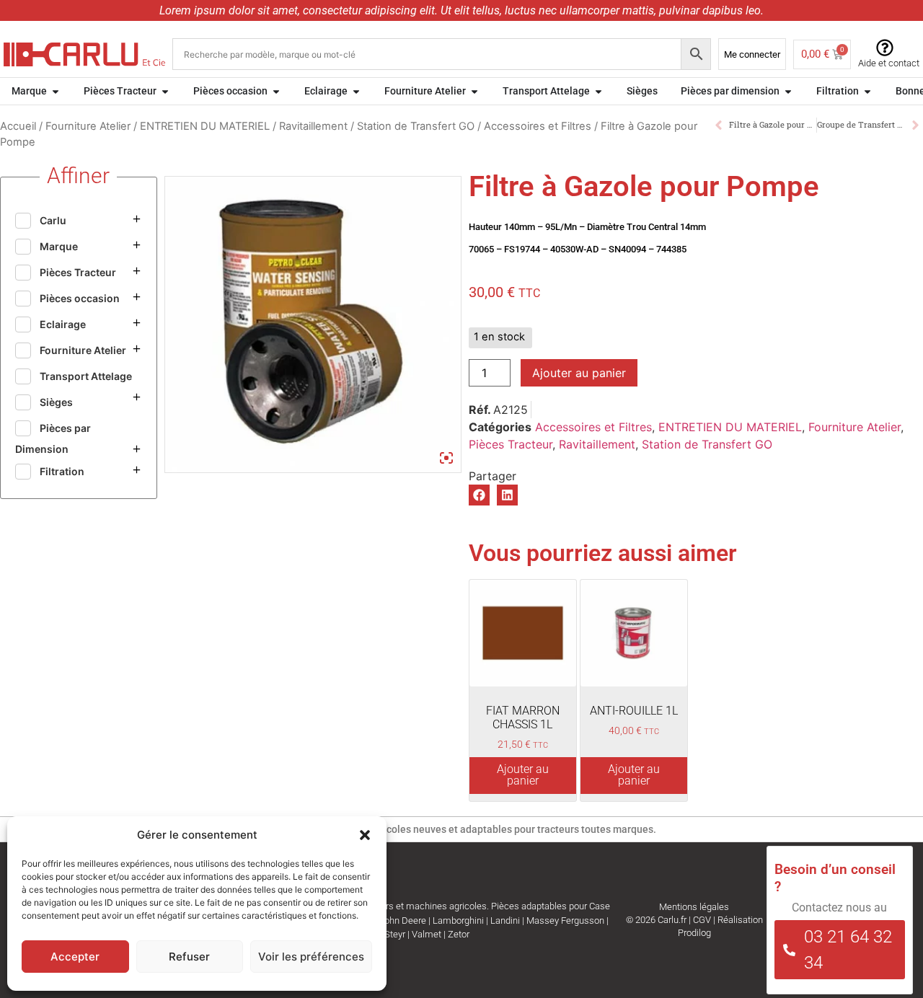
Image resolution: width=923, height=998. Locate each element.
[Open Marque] (55, 91)
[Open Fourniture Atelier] (474, 91)
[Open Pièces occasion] (276, 91)
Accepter (75, 956)
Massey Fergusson (565, 920)
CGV (702, 919)
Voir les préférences (311, 956)
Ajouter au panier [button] (523, 774)
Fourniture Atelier (88, 126)
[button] (365, 835)
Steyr (394, 934)
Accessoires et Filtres (537, 126)
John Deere (402, 920)
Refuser (189, 956)
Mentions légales (694, 906)
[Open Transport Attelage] (598, 91)
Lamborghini (458, 920)
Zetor (458, 934)
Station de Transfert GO (415, 126)
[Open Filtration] (867, 91)
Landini (505, 920)
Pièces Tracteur (510, 444)
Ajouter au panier (579, 373)
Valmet (426, 934)
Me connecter (752, 54)
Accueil (18, 126)
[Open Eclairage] (356, 91)
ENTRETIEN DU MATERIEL (205, 126)
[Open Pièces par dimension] (788, 91)
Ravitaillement (313, 126)
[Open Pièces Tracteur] (165, 91)
